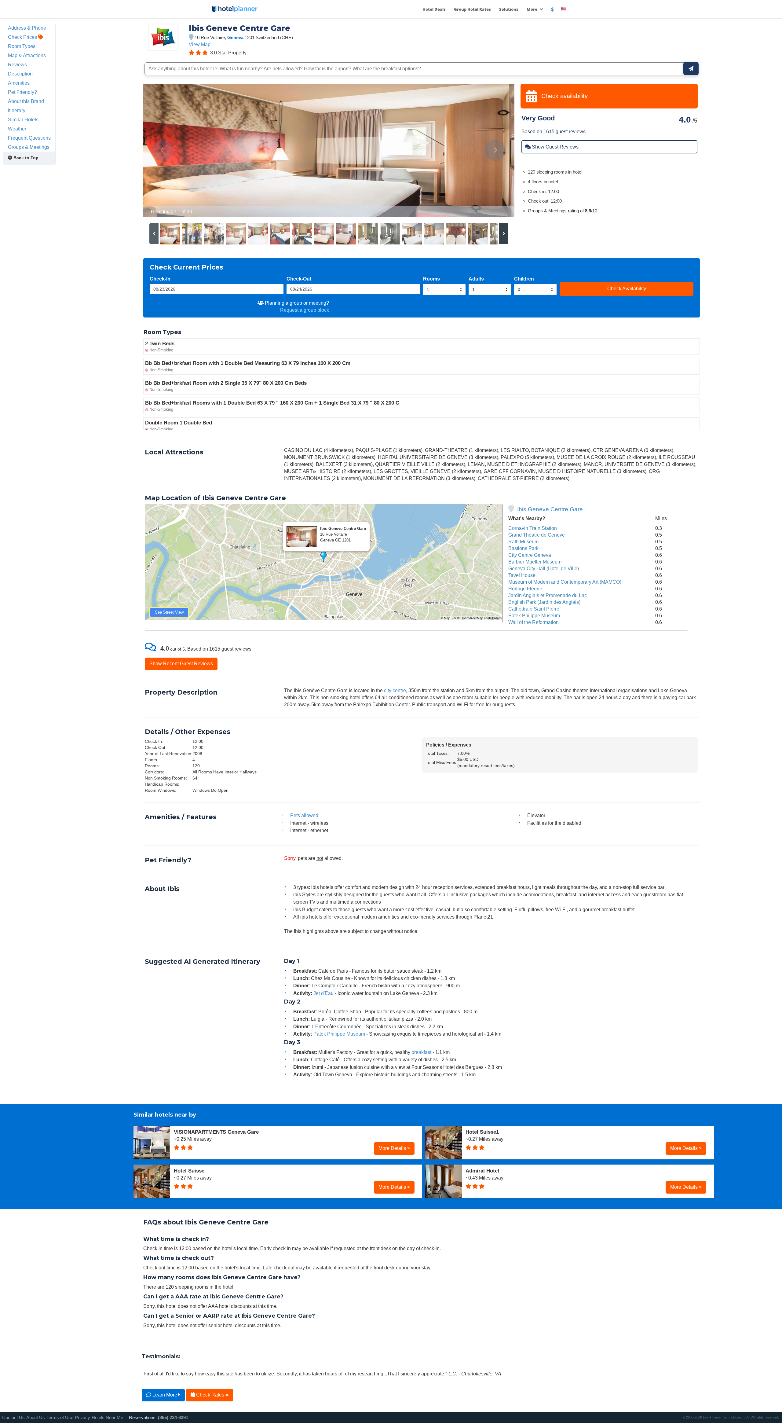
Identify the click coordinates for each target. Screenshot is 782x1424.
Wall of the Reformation (533, 622)
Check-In (160, 278)
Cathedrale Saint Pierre (533, 608)
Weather (17, 128)
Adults (476, 278)
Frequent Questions (29, 138)
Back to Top (25, 157)
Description (20, 73)
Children (524, 278)
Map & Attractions (27, 55)
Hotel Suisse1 (482, 1132)
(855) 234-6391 (173, 1417)
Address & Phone (27, 28)
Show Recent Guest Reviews (181, 663)
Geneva (235, 37)
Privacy (82, 1417)
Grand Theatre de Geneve (536, 535)
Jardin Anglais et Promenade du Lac (547, 595)
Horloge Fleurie (525, 588)
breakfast (421, 1052)
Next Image (495, 150)
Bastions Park (523, 548)
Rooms (431, 278)
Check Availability (626, 288)
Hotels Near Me (107, 1417)
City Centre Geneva (529, 555)
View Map (199, 44)
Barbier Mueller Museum (534, 561)
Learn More (164, 1394)
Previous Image (162, 150)
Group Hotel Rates (472, 9)
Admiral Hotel (482, 1171)
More (532, 9)
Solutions (508, 9)
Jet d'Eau (323, 993)
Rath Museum (523, 541)
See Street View (169, 612)
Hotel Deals (434, 9)
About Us (35, 1417)
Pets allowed (304, 815)
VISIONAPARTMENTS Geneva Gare (216, 1132)
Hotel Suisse (189, 1171)
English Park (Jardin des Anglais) (544, 602)
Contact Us (13, 1417)
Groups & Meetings (28, 147)
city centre (395, 690)
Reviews (17, 64)
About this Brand (26, 101)
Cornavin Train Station (532, 528)
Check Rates (210, 1394)
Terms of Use (59, 1417)
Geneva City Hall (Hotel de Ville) (543, 568)
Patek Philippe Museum (534, 615)
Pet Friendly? (22, 92)
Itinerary (16, 110)
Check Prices (23, 37)
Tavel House (521, 575)
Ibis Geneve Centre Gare (550, 509)
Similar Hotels (23, 119)
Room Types (21, 46)
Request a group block (304, 310)
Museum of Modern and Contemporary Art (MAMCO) (564, 582)
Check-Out (299, 278)
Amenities (19, 83)
